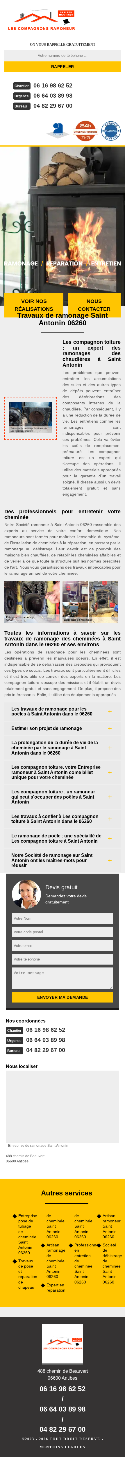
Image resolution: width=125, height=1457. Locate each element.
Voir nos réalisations (34, 305)
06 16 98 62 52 (52, 85)
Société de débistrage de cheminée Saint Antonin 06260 (112, 1263)
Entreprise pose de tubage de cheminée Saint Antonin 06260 (27, 1234)
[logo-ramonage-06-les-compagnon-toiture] (41, 19)
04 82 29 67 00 (52, 106)
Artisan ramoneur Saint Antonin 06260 (112, 1226)
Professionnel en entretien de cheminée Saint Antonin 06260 (83, 1263)
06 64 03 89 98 (52, 95)
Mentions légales (62, 1447)
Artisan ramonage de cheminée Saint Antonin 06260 (56, 1261)
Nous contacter (94, 305)
